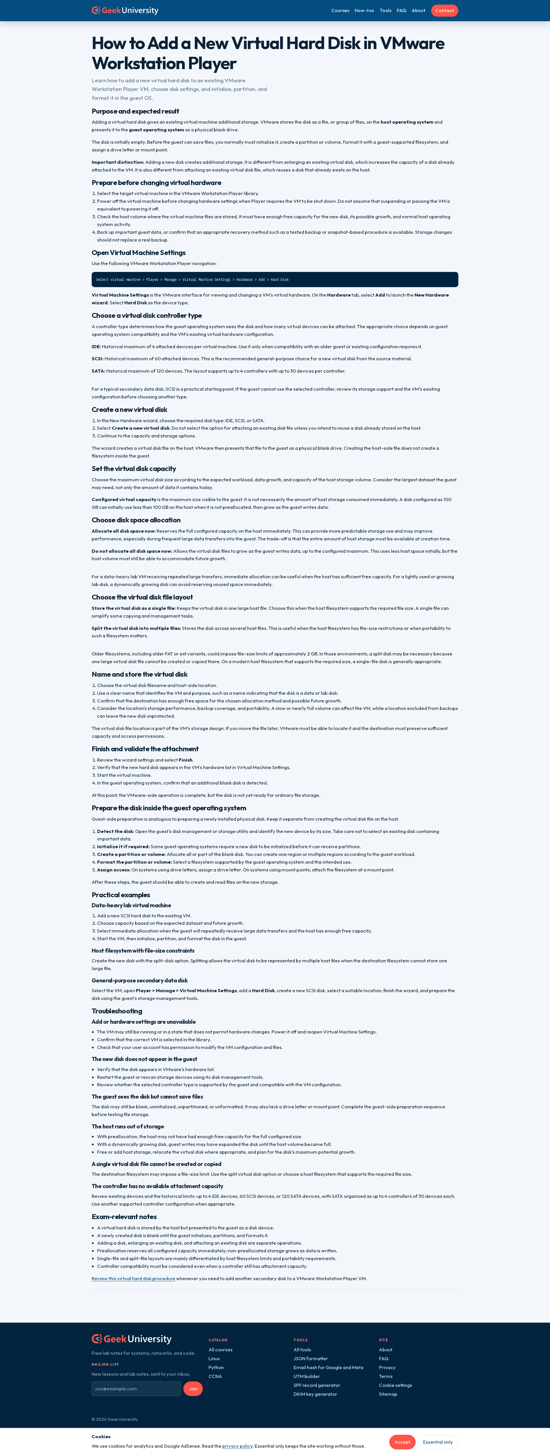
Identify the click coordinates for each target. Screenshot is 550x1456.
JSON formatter (311, 1358)
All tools (302, 1349)
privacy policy (237, 1446)
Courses (340, 10)
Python (216, 1367)
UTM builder (307, 1376)
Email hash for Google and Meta (329, 1367)
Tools (385, 10)
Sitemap (388, 1394)
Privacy (387, 1367)
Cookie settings (395, 1385)
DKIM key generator (315, 1394)
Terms (386, 1376)
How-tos (364, 10)
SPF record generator (317, 1385)
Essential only (438, 1442)
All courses (221, 1349)
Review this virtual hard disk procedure (133, 1278)
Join (193, 1388)
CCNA (215, 1376)
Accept (402, 1442)
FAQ (401, 10)
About (419, 10)
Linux (214, 1358)
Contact (444, 10)
